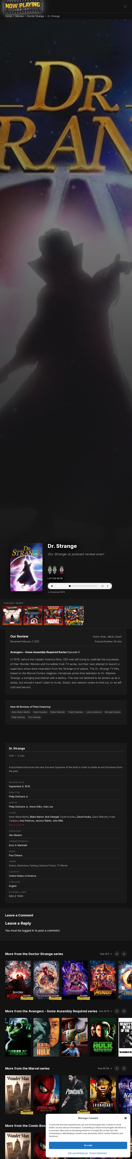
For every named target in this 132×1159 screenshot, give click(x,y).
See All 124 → (105, 1068)
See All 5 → (106, 953)
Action (12, 865)
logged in (28, 930)
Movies (19, 16)
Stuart (118, 636)
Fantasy (34, 865)
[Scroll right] (124, 954)
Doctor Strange (35, 16)
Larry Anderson (94, 712)
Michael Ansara (112, 712)
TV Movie (62, 865)
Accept (88, 1145)
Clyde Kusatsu (40, 712)
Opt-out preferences (78, 1153)
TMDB (20, 896)
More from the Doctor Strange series (34, 954)
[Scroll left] (117, 954)
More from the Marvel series (27, 1068)
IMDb (11, 896)
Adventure (22, 865)
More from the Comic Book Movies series (37, 1126)
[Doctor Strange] (12, 615)
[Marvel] (53, 615)
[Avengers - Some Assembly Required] (32, 615)
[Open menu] (125, 6)
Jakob (110, 636)
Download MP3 (57, 592)
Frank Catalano (75, 712)
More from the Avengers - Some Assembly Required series (51, 1011)
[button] (125, 1118)
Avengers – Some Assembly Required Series (38, 652)
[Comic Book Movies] (74, 615)
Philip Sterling (18, 717)
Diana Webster (57, 712)
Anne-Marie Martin (21, 712)
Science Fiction (47, 865)
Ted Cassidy (34, 717)
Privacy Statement (98, 1153)
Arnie (103, 636)
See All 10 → (105, 1011)
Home (8, 16)
